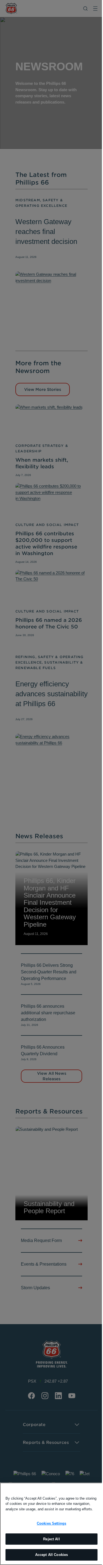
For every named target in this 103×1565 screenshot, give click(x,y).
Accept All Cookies (51, 1555)
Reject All (51, 1539)
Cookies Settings (51, 1523)
